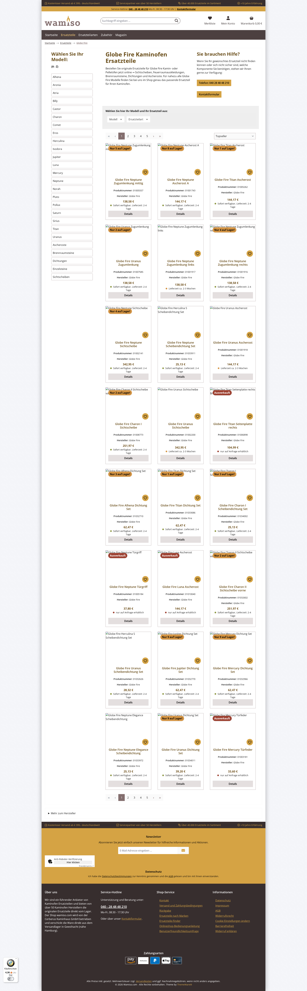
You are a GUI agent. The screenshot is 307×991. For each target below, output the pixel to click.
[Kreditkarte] (177, 960)
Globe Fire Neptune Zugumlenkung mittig (128, 181)
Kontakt (164, 900)
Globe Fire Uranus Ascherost (232, 342)
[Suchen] (176, 21)
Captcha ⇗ (86, 866)
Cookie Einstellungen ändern (232, 921)
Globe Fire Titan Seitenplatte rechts (232, 425)
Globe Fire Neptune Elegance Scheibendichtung (128, 751)
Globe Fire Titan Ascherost (233, 179)
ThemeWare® (184, 984)
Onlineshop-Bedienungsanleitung (179, 926)
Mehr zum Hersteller (63, 813)
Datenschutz (223, 900)
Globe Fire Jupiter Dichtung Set (180, 669)
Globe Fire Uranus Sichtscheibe (180, 425)
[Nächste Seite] (153, 136)
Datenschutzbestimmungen (117, 876)
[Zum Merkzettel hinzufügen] (145, 172)
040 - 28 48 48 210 (138, 9)
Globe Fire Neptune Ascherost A (180, 181)
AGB (171, 876)
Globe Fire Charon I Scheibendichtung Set (233, 507)
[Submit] (183, 850)
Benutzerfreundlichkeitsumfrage (179, 931)
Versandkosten (144, 981)
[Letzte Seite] (160, 136)
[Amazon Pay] (131, 960)
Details (128, 214)
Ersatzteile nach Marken (173, 916)
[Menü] (16, 959)
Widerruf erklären (226, 931)
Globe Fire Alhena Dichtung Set (128, 507)
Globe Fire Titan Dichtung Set (181, 505)
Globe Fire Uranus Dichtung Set (181, 751)
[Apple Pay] (166, 960)
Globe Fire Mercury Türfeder (232, 749)
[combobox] (136, 21)
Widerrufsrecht (224, 916)
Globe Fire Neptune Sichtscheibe (128, 344)
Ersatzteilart (136, 119)
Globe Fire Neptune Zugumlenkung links (180, 262)
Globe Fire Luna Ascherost (180, 587)
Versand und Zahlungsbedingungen (181, 905)
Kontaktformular (186, 9)
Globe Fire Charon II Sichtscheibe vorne (233, 588)
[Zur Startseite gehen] (62, 21)
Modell (113, 119)
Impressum (222, 905)
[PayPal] (155, 960)
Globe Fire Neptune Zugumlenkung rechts (233, 262)
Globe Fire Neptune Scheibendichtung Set (180, 344)
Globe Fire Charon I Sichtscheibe (128, 425)
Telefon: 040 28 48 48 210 (214, 83)
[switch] (11, 979)
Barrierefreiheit (224, 926)
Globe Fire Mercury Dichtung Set (233, 669)
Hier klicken (73, 862)
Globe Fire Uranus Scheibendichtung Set (128, 669)
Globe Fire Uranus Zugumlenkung (128, 262)
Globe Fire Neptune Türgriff (128, 587)
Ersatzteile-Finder (170, 921)
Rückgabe (165, 910)
